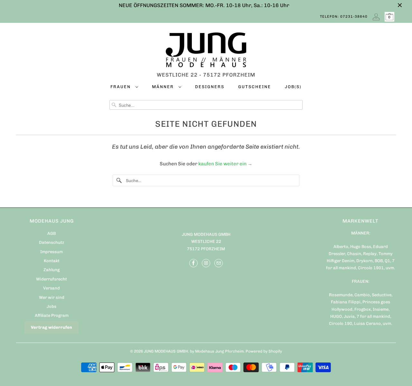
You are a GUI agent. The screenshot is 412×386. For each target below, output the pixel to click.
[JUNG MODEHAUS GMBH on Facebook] (193, 263)
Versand (51, 288)
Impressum (51, 251)
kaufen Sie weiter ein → (225, 164)
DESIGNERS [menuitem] (209, 86)
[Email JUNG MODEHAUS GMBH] (218, 263)
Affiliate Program (52, 315)
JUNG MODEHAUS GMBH (166, 351)
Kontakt (52, 260)
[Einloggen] (376, 17)
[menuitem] (124, 88)
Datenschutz (51, 242)
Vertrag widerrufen (51, 327)
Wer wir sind (51, 297)
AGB (51, 233)
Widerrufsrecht (51, 279)
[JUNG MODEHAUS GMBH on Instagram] (206, 263)
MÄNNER (163, 86)
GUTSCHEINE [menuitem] (254, 86)
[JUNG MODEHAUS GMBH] (206, 51)
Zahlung (51, 269)
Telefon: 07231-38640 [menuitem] (344, 16)
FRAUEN (121, 86)
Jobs (51, 306)
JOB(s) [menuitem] (293, 86)
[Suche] (119, 180)
